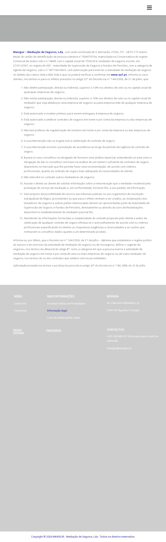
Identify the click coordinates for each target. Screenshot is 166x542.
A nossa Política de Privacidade (66, 303)
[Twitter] (29, 344)
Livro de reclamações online (63, 317)
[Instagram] (23, 344)
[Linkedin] (13, 344)
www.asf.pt (119, 74)
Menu (149, 7)
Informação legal (57, 310)
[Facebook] (18, 344)
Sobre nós (20, 303)
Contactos (20, 310)
